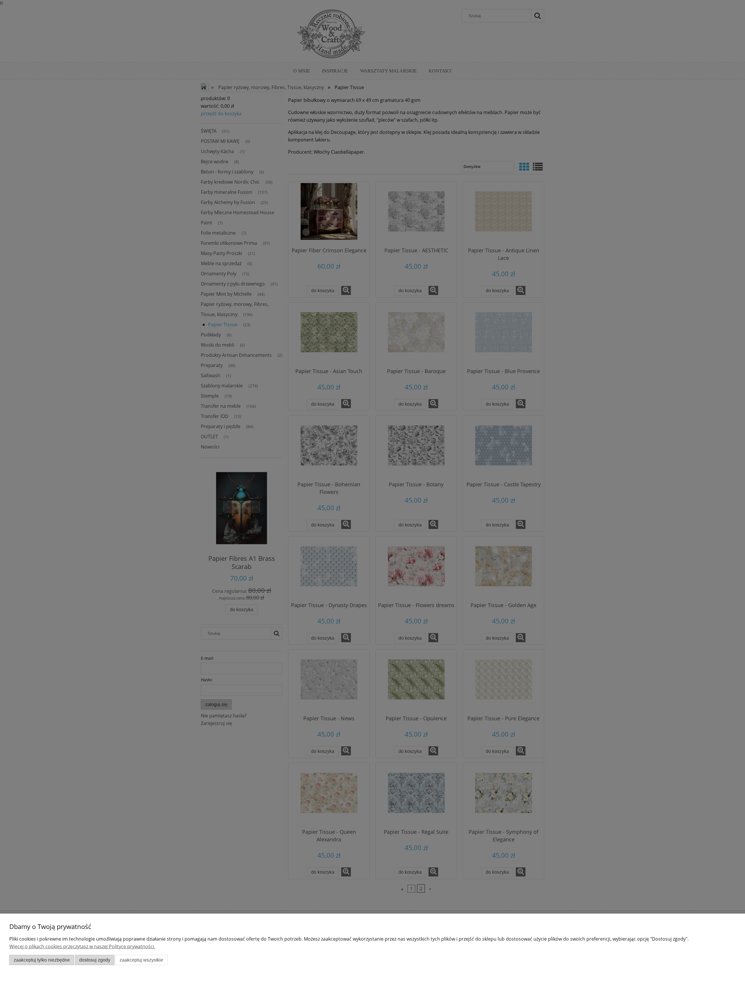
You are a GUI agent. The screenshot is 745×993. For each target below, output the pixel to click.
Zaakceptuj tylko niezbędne (42, 959)
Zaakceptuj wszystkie (141, 959)
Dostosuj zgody (94, 959)
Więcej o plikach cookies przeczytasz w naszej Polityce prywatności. (82, 946)
